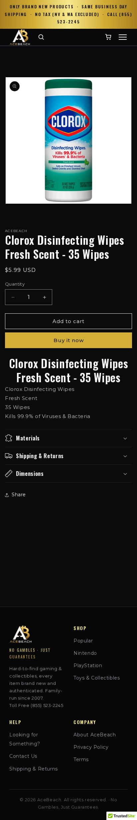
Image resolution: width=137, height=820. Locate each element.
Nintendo (85, 653)
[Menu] (123, 37)
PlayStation (87, 665)
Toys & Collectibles (96, 678)
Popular (83, 641)
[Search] (41, 37)
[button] (68, 438)
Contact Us (23, 756)
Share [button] (19, 495)
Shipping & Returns (33, 769)
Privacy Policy (90, 747)
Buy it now (69, 340)
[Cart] (108, 36)
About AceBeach (94, 735)
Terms (81, 759)
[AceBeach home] (19, 37)
